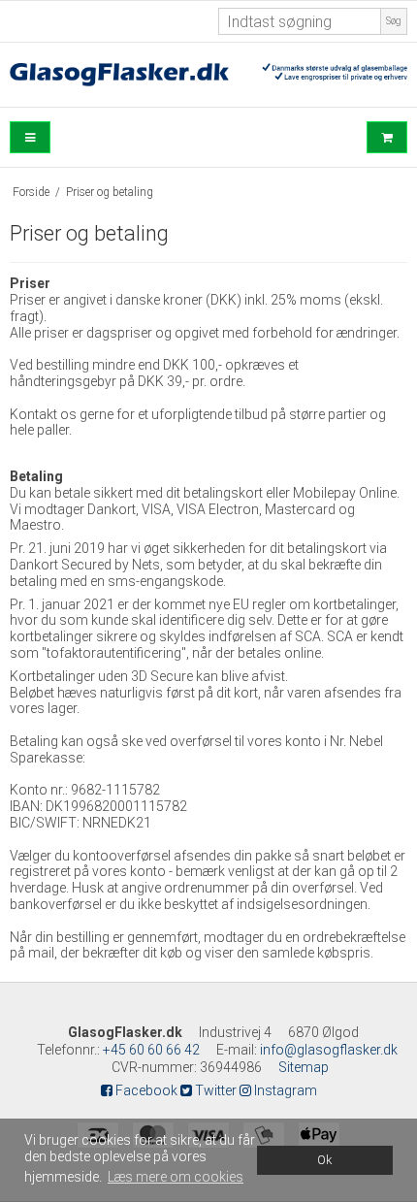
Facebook (144, 1090)
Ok (324, 1160)
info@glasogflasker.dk (329, 1049)
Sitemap (303, 1067)
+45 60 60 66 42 (151, 1049)
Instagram (284, 1090)
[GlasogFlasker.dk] (208, 74)
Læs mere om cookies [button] (175, 1177)
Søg (393, 21)
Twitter (214, 1090)
